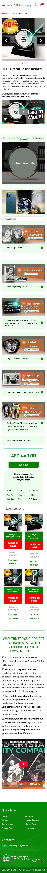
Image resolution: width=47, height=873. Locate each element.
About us (29, 816)
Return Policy (31, 824)
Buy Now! (23, 464)
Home (4, 13)
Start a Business (32, 820)
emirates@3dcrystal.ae (18, 846)
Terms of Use (7, 824)
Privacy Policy (8, 828)
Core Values (30, 828)
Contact (5, 820)
